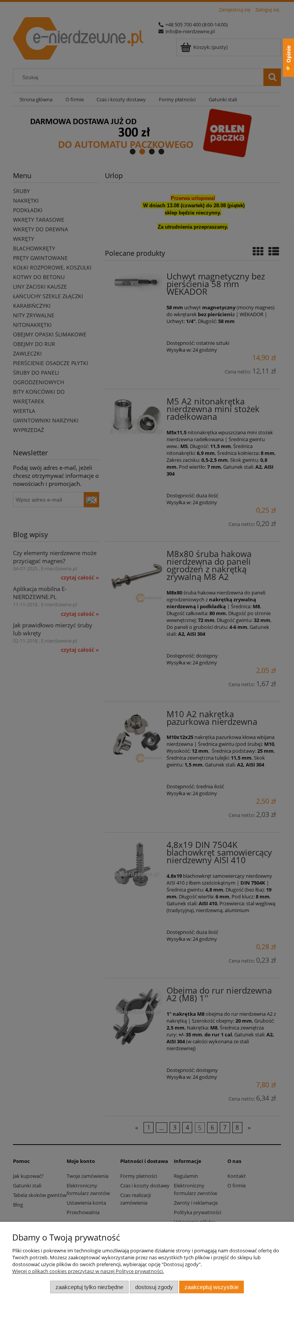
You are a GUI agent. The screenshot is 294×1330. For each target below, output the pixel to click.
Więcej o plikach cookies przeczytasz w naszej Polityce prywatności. (88, 1271)
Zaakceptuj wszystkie (211, 1287)
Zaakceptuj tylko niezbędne (89, 1287)
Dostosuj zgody (154, 1287)
